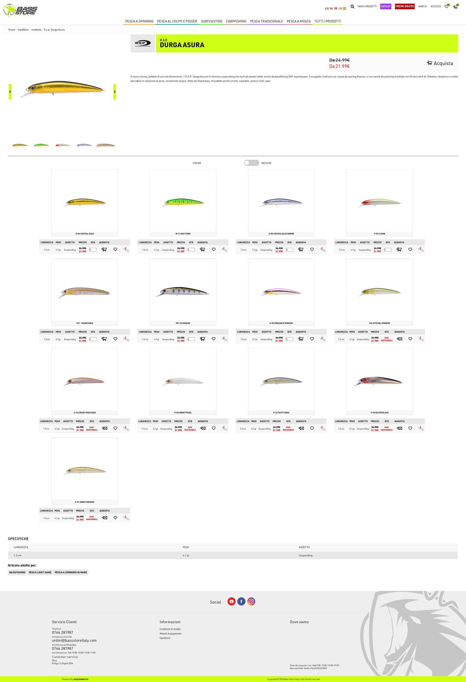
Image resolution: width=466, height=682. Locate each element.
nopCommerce (81, 679)
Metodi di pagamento (170, 633)
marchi (422, 6)
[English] (331, 8)
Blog (54, 660)
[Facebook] (241, 604)
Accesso (436, 6)
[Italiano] (327, 8)
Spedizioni (165, 637)
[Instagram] (251, 604)
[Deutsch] (335, 8)
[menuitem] (92, 660)
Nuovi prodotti (367, 6)
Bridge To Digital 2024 (62, 663)
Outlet (386, 6)
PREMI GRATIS (405, 6)
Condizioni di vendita (170, 628)
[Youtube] (231, 604)
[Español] (344, 8)
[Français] (340, 8)
